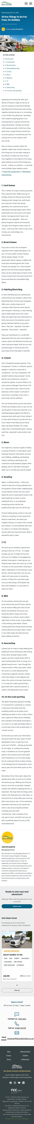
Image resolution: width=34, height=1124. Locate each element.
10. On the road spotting (13, 91)
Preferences (25, 1059)
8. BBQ (7, 84)
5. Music (8, 75)
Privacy (8, 1055)
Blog (8, 1052)
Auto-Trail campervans (11, 172)
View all (17, 990)
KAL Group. (25, 1119)
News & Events (25, 1052)
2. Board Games (10, 65)
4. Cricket (8, 72)
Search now (17, 906)
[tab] (17, 985)
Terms (9, 1059)
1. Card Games (10, 62)
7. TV (6, 81)
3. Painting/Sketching (12, 68)
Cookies (25, 1055)
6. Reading (8, 78)
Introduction (9, 59)
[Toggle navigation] (30, 3)
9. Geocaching (9, 87)
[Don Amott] (7, 3)
